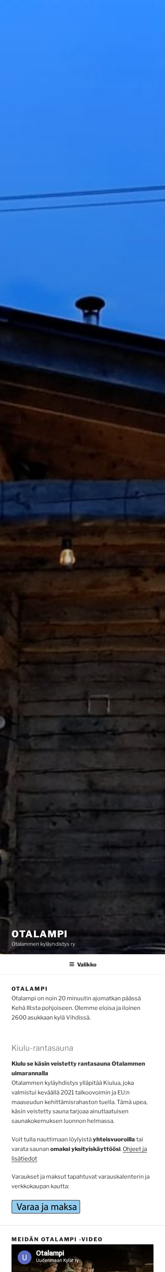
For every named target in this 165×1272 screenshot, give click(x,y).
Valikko (86, 964)
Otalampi (40, 934)
